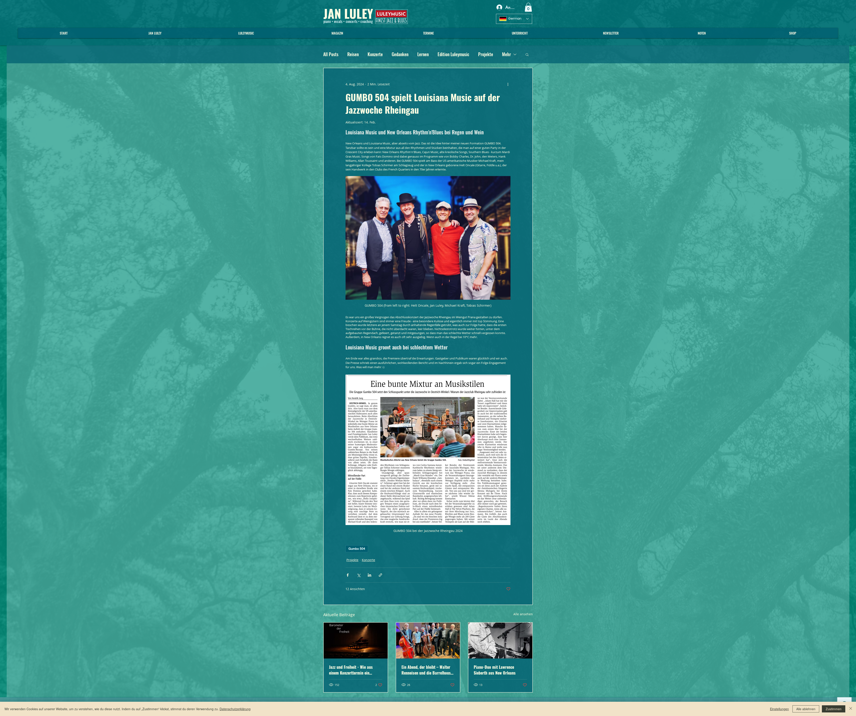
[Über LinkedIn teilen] (369, 575)
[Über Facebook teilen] (348, 575)
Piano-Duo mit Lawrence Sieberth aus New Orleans (495, 670)
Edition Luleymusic (453, 54)
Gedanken (400, 54)
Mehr (506, 54)
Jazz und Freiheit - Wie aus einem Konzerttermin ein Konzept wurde (351, 670)
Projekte (485, 54)
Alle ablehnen (805, 709)
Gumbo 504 (356, 548)
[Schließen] (850, 708)
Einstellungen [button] (779, 709)
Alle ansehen (523, 614)
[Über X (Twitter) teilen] (358, 575)
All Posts (330, 54)
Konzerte (375, 54)
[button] (528, 7)
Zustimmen (834, 709)
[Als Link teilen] (380, 575)
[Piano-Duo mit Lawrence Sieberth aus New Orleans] (500, 641)
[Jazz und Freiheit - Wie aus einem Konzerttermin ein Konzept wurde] (356, 641)
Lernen (423, 54)
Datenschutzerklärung (235, 709)
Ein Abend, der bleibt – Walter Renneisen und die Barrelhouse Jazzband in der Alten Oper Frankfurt (427, 670)
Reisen (353, 54)
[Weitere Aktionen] (507, 84)
